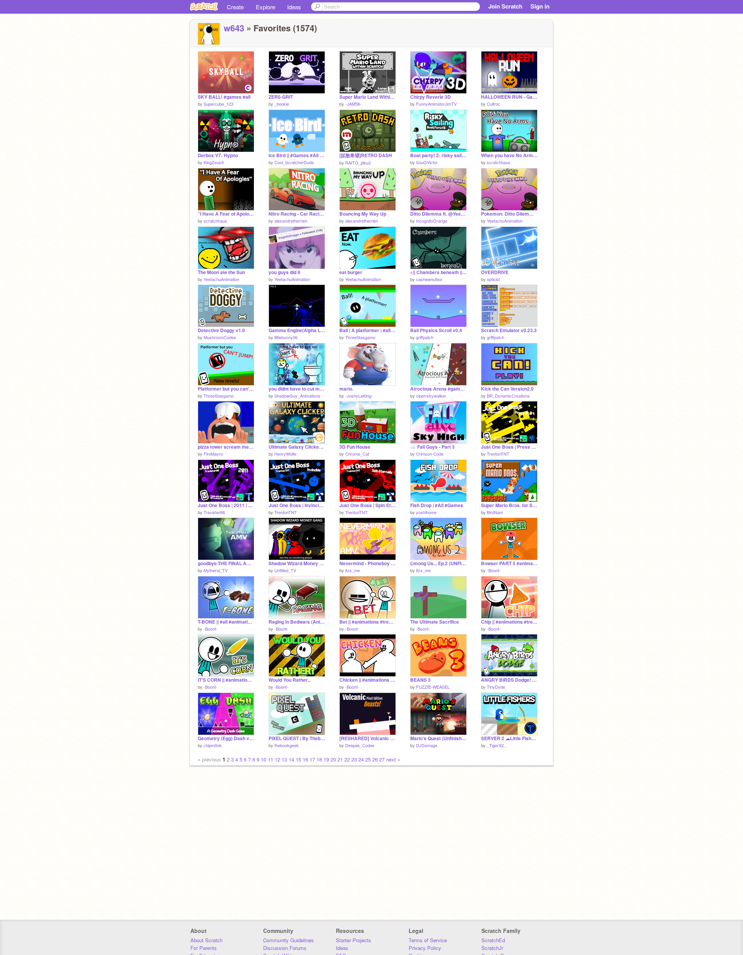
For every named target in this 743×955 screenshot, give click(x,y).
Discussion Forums (284, 948)
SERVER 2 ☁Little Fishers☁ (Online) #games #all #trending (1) (509, 738)
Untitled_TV (285, 570)
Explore (265, 7)
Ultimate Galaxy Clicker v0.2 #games (297, 447)
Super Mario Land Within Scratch (367, 97)
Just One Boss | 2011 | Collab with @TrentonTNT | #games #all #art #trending (226, 505)
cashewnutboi (429, 279)
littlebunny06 (286, 337)
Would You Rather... (290, 680)
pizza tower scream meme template (226, 447)
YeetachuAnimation (504, 221)
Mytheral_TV (216, 570)
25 (368, 759)
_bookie (281, 104)
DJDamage (426, 745)
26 (375, 759)
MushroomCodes (220, 337)
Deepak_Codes (360, 745)
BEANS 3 (420, 680)
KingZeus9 (214, 162)
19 (326, 759)
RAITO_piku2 (358, 162)
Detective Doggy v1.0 (221, 330)
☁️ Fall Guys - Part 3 (432, 447)
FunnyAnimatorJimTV (436, 104)
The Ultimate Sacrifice (434, 622)
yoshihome (426, 512)
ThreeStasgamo (360, 337)
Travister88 (214, 512)
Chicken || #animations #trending (367, 680)
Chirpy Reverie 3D (430, 97)
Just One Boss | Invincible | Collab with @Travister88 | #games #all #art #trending (297, 505)
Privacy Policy (425, 948)
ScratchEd (493, 940)
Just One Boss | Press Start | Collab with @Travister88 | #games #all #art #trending (509, 447)
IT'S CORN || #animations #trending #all (226, 680)
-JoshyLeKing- (359, 396)
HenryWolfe (285, 454)
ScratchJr (492, 948)
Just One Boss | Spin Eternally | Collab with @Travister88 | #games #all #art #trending (367, 505)
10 (263, 759)
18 (319, 759)
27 (382, 759)
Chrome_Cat (357, 454)
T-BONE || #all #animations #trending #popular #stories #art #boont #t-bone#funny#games (226, 622)
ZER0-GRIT (281, 97)
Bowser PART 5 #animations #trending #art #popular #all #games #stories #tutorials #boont (509, 563)
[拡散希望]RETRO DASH (365, 155)
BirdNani (495, 512)
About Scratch (206, 940)
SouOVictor (427, 162)
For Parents (203, 948)
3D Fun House (354, 447)
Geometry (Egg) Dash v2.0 (226, 738)
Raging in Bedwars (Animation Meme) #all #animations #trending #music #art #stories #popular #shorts (297, 622)
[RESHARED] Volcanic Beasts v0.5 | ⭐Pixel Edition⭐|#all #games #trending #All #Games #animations (367, 738)
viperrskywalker (431, 396)
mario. (346, 389)
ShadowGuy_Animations (297, 396)
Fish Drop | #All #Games (436, 505)
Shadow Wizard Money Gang (297, 563)
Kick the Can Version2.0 (507, 389)
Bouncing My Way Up (362, 214)
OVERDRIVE (494, 272)
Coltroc (493, 104)
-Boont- (494, 570)
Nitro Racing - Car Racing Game (297, 214)
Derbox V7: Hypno (218, 155)
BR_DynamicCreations (508, 396)
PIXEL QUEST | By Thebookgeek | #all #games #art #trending (297, 738)
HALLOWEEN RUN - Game (509, 97)
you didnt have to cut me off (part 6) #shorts (297, 389)
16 (305, 759)
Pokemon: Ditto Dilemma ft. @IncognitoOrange (509, 214)
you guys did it (284, 272)
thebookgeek (286, 745)
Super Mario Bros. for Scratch (509, 505)
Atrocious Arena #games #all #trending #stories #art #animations (438, 389)
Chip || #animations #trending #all (509, 622)
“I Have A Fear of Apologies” (226, 214)
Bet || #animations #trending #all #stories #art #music (367, 622)
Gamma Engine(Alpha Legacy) (297, 330)
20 (333, 759)
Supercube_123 (218, 104)
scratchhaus (498, 162)
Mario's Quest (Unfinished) (438, 738)
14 (291, 759)
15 (298, 759)
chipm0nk (213, 745)
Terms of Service (428, 940)
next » (393, 759)
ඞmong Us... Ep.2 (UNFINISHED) (438, 563)
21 (340, 759)
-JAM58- (353, 104)
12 (277, 759)
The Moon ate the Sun (221, 272)
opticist (493, 279)
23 (354, 759)
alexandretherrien (290, 221)
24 (361, 759)
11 (270, 759)
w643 (234, 28)
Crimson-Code (429, 454)
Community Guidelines (288, 940)
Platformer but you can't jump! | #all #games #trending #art (226, 389)
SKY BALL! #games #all (224, 97)
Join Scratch (505, 6)
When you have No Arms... (509, 155)
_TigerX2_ (496, 745)
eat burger (350, 272)
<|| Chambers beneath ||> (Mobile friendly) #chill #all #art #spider (438, 272)
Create (235, 7)
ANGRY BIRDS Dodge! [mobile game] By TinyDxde (509, 680)
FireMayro (213, 454)
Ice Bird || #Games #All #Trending (297, 155)
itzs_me (352, 570)
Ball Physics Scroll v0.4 (436, 330)
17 (312, 759)
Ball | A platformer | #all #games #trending (367, 330)
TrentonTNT (498, 454)
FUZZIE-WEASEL (433, 687)
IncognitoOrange (431, 221)
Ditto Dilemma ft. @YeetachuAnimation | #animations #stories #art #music (438, 214)
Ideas (294, 7)
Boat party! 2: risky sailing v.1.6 (438, 155)
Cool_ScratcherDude (294, 162)
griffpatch (424, 337)
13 (284, 759)
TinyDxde (496, 687)
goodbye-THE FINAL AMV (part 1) (226, 563)
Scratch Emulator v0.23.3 (509, 330)
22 (347, 759)
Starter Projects (353, 940)
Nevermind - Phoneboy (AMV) (367, 563)
